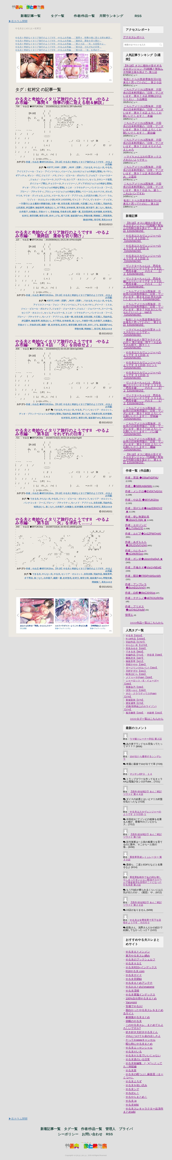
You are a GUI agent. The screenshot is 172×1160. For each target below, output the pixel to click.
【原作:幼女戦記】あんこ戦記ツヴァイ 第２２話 (142, 903)
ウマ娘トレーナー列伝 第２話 (146, 739)
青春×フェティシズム (63, 628)
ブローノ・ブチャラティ (32, 191)
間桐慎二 (98, 216)
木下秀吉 (61, 208)
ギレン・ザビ (33, 175)
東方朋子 (90, 208)
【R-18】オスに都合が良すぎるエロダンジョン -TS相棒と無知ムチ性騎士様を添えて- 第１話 (143, 69)
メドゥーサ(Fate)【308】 (139, 677)
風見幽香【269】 (135, 713)
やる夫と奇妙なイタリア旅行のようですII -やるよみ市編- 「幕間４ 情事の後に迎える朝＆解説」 (63, 38)
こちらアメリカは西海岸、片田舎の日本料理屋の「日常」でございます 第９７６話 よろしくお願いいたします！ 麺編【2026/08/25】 (143, 444)
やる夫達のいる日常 (138, 1059)
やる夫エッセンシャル (139, 1047)
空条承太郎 (65, 212)
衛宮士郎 (43, 216)
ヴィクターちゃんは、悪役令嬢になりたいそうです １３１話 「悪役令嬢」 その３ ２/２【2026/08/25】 (143, 386)
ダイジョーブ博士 (38, 183)
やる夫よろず (134, 1081)
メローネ (55, 195)
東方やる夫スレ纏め (138, 955)
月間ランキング (111, 15)
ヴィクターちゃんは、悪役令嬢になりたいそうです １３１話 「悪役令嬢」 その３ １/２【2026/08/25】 (143, 399)
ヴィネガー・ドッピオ (101, 199)
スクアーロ (60, 179)
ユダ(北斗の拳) (91, 195)
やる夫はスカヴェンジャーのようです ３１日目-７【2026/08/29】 (142, 238)
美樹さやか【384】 (136, 664)
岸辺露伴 (30, 208)
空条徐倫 (55, 212)
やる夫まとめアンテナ (139, 982)
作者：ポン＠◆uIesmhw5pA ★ (144, 558)
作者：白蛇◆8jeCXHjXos (140, 592)
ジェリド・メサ (48, 175)
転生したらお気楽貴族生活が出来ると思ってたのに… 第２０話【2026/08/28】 (142, 322)
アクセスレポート (134, 37)
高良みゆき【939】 (136, 648)
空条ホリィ (44, 212)
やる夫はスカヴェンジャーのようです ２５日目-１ (142, 813)
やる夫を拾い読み (136, 1085)
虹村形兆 (107, 212)
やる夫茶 (131, 1070)
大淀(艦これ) (86, 204)
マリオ (19, 195)
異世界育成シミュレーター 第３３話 (142, 858)
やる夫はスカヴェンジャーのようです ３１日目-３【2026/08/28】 (142, 375)
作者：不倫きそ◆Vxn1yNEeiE (143, 567)
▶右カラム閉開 (18, 21)
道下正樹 (65, 216)
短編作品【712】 (135, 655)
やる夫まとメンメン (138, 951)
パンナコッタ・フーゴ (101, 187)
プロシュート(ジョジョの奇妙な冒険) (63, 191)
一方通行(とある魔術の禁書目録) (34, 204)
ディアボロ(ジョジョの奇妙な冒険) (95, 183)
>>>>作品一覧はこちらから (146, 622)
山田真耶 (20, 208)
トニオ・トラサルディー (77, 187)
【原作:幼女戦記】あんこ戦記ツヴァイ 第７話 (142, 835)
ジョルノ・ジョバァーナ (42, 179)
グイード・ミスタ (103, 305)
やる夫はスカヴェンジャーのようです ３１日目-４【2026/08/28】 (142, 355)
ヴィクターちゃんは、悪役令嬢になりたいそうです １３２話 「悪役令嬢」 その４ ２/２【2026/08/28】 (143, 269)
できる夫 (88, 167)
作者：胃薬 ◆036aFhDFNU (141, 477)
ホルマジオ (99, 191)
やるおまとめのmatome (140, 986)
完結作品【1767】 (136, 642)
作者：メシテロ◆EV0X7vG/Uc (143, 491)
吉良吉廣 (65, 204)
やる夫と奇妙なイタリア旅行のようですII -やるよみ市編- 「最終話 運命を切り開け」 (58, 41)
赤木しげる (54, 216)
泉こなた (100, 208)
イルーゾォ (66, 171)
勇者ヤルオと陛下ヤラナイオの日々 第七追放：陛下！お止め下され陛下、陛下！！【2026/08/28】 (142, 343)
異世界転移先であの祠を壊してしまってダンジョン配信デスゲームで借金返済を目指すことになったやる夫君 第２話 (142, 881)
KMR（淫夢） (61, 167)
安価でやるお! (134, 1006)
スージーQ (107, 309)
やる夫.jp (131, 1100)
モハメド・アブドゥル (72, 195)
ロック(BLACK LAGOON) (58, 199)
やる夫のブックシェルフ (140, 959)
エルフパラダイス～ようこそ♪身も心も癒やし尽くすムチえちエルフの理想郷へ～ (71, 627)
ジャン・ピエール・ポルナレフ (73, 175)
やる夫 (108, 167)
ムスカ (47, 195)
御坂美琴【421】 (135, 661)
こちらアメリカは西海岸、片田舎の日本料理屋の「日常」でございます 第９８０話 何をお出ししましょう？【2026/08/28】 (143, 295)
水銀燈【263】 (155, 713)
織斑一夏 (76, 212)
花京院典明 (87, 212)
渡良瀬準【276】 (135, 703)
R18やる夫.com (135, 971)
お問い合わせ (92, 1134)
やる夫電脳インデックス (140, 994)
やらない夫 (99, 167)
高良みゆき (107, 220)
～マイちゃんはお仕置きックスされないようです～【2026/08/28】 (142, 332)
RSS (138, 15)
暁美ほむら (50, 208)
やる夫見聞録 (134, 978)
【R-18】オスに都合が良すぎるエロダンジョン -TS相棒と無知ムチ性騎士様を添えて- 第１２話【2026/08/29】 (143, 226)
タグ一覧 (57, 15)
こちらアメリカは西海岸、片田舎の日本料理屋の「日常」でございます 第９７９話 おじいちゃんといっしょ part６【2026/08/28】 (143, 309)
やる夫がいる (134, 1051)
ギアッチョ (21, 175)
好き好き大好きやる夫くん (142, 1032)
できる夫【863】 (135, 651)
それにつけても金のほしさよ (143, 1036)
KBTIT (50, 167)
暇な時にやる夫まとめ (139, 1043)
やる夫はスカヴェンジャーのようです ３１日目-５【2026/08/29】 (142, 258)
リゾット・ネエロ (35, 199)
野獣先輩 (88, 216)
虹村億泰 (98, 212)
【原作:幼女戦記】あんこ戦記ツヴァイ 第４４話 (142, 793)
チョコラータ (54, 183)
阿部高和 (107, 216)
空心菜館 (23, 628)
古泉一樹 (55, 204)
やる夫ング (132, 1089)
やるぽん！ (132, 1093)
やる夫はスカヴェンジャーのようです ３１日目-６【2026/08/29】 (142, 248)
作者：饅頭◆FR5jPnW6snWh (143, 575)
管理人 (129, 614)
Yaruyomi (131, 1002)
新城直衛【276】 (135, 700)
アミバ (80, 305)
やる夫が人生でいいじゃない (143, 1055)
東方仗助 (80, 208)
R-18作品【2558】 (136, 638)
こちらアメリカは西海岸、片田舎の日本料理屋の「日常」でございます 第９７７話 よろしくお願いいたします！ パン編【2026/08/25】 (143, 429)
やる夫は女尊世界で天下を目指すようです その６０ (142, 921)
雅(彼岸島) (88, 220)
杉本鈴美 (71, 208)
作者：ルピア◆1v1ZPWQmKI (143, 533)
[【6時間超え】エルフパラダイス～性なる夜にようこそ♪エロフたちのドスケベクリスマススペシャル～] (107, 611)
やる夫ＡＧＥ (134, 963)
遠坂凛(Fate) (77, 216)
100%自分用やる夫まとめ (141, 998)
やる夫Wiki (132, 1104)
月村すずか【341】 (136, 671)
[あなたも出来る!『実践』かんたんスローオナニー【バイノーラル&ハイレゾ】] (37, 611)
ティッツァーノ (69, 183)
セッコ (92, 179)
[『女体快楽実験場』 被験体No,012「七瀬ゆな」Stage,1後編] (107, 63)
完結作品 (107, 204)
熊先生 (108, 208)
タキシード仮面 (104, 179)
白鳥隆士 (33, 212)
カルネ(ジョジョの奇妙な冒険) (87, 171)
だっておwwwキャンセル (140, 1039)
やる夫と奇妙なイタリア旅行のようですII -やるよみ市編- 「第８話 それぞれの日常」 (58, 47)
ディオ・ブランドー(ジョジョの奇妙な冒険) (43, 187)
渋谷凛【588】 (155, 655)
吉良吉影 (75, 204)
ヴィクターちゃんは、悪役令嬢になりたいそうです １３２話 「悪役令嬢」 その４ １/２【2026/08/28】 (143, 282)
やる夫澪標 (132, 990)
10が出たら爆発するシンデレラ (142, 757)
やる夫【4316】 (134, 635)
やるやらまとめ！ (136, 1096)
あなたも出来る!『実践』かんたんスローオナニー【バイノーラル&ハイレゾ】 (36, 627)
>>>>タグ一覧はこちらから (146, 719)
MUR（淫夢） (76, 167)
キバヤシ (107, 171)
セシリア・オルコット (77, 179)
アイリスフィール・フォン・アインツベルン (38, 171)
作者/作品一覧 (84, 15)
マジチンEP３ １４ (141, 774)
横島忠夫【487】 (135, 658)
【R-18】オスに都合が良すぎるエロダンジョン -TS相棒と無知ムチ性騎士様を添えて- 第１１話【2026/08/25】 (143, 458)
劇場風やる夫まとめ (138, 1017)
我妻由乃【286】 (135, 687)
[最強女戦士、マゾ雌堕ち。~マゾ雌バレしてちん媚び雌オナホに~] (37, 66)
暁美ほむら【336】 (136, 674)
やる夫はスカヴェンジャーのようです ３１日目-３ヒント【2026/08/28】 (142, 365)
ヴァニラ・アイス (80, 199)
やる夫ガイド (134, 975)
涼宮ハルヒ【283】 (136, 690)
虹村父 (25, 216)
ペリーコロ (87, 191)
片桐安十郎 (87, 321)
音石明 (97, 220)
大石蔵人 (98, 204)
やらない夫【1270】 (137, 645)
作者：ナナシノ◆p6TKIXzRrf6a (144, 598)
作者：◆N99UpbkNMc (138, 486)
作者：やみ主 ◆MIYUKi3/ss (39, 162)
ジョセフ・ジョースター (100, 175)
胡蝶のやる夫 (134, 1021)
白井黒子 (23, 212)
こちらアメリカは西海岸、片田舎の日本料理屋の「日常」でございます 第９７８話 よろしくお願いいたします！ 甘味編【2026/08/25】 (143, 413)
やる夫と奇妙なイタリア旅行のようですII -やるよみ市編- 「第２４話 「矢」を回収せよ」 (60, 44)
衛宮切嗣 (34, 216)
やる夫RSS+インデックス (141, 967)
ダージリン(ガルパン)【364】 (142, 667)
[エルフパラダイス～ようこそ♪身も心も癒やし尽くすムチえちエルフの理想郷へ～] (72, 611)
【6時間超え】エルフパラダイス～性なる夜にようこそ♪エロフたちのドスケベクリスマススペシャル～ (106, 627)
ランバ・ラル (105, 195)
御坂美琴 (39, 208)
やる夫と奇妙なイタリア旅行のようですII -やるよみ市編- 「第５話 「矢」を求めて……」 (60, 50)
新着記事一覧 (31, 15)
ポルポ (108, 191)
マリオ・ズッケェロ (33, 195)
